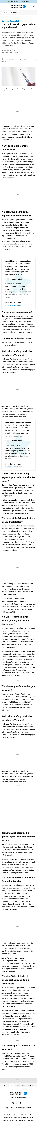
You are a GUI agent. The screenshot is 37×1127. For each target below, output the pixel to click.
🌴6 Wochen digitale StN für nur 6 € (18, 1)
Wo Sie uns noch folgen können (20, 1108)
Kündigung (7, 1120)
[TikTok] (20, 1102)
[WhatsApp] (16, 1102)
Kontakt (14, 1120)
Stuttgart (5, 12)
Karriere (16, 1115)
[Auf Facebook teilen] (20, 60)
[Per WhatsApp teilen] (29, 60)
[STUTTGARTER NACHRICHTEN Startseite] (18, 6)
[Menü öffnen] (2, 7)
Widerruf (31, 1120)
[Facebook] (24, 1102)
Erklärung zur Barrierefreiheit (23, 1117)
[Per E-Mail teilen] (25, 60)
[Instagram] (12, 1102)
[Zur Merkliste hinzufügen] (34, 60)
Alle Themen (14, 12)
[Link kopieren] (17, 60)
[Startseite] (4, 1085)
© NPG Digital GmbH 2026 (18, 1097)
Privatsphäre (8, 1115)
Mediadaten (8, 1117)
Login (33, 6)
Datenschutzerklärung (13, 305)
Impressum (22, 1120)
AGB (21, 1115)
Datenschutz (29, 1115)
